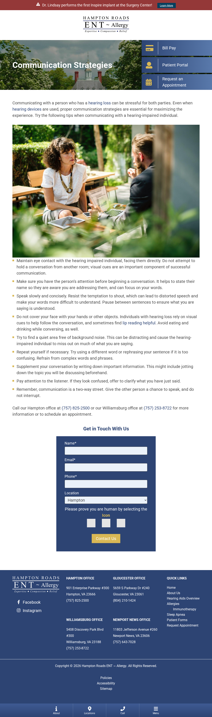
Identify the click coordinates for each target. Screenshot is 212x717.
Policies (106, 678)
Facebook (32, 602)
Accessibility (106, 683)
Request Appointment (182, 625)
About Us (173, 593)
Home (171, 588)
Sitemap (106, 689)
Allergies (173, 604)
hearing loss (99, 102)
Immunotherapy (184, 609)
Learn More (166, 5)
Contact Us (106, 538)
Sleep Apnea (176, 615)
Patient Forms (177, 620)
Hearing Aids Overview (183, 598)
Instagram (32, 610)
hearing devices (26, 109)
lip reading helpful (139, 322)
